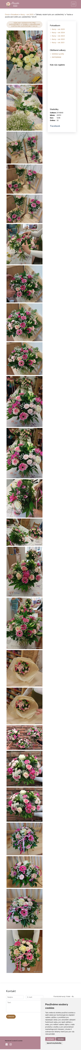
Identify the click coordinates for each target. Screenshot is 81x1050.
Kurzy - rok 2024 (58, 32)
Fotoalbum (15, 14)
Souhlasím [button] (50, 1039)
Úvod (7, 14)
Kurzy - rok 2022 (58, 39)
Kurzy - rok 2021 (58, 42)
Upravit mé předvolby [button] (54, 1043)
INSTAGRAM (56, 57)
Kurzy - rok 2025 (27, 14)
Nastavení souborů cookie (13, 1040)
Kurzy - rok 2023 (58, 36)
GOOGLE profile (58, 54)
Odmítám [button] (61, 1039)
